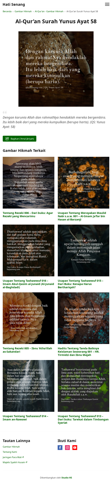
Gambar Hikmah (23, 11)
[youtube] (74, 447)
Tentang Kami (10, 451)
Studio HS (66, 477)
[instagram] (67, 447)
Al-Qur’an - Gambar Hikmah (49, 11)
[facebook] (60, 447)
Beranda (7, 11)
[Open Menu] (107, 4)
